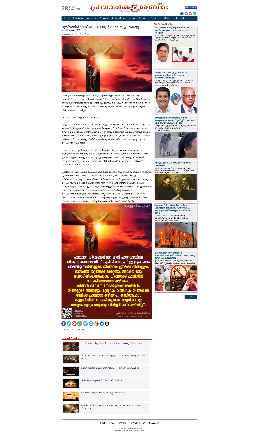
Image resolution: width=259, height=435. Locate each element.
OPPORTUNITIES (138, 423)
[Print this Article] (107, 324)
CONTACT (123, 423)
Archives (154, 18)
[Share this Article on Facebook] (63, 324)
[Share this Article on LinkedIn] (101, 324)
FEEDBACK (154, 423)
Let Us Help (167, 18)
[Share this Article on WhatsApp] (79, 324)
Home (66, 18)
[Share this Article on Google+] (74, 324)
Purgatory (104, 18)
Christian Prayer (119, 18)
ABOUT (112, 423)
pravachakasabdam (135, 428)
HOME (102, 423)
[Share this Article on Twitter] (69, 324)
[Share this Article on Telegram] (85, 324)
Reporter (143, 18)
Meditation (91, 18)
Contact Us (180, 18)
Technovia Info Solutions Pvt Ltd (133, 430)
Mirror (132, 18)
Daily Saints (78, 18)
